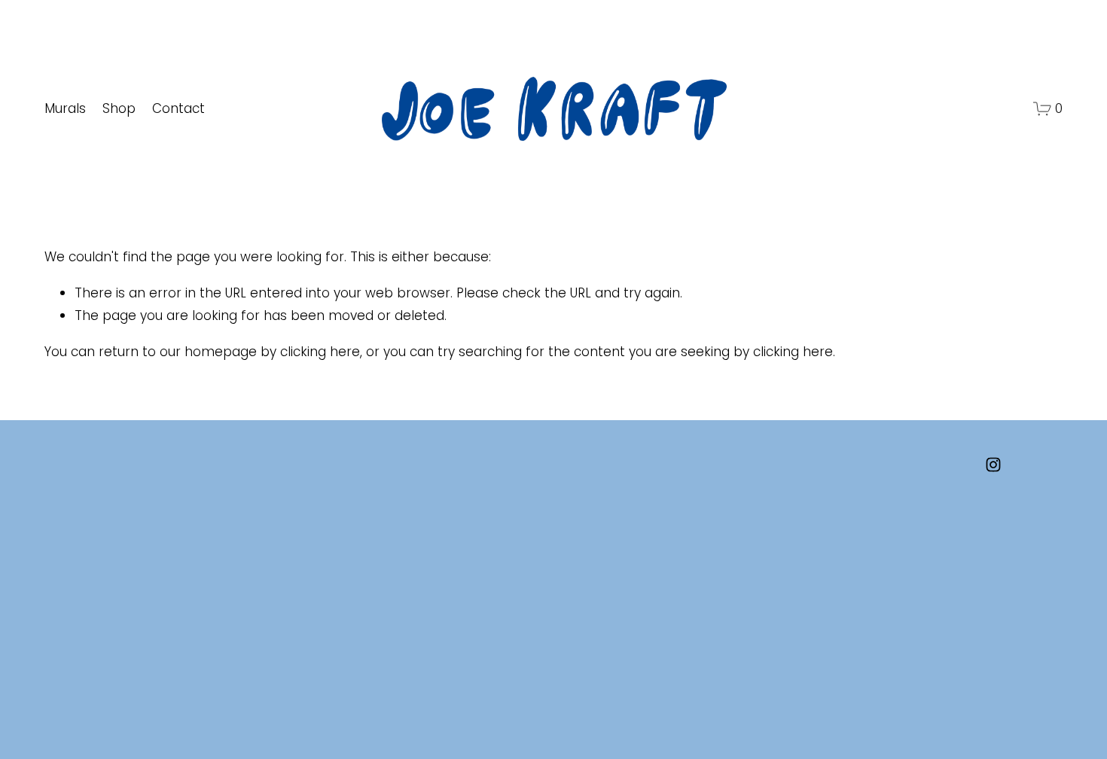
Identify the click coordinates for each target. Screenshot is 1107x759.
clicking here (320, 352)
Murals (65, 108)
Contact (178, 108)
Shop (119, 108)
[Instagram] (993, 464)
